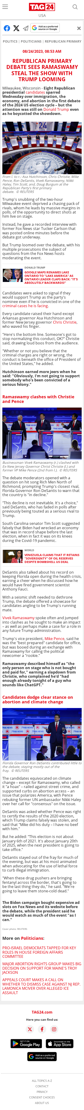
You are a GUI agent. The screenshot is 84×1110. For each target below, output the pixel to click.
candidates (35, 92)
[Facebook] (42, 1029)
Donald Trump (56, 109)
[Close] (79, 28)
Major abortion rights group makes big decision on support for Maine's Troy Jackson (41, 968)
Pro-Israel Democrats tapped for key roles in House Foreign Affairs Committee (39, 952)
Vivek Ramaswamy (18, 617)
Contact (42, 1086)
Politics (10, 41)
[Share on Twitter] (16, 28)
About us (42, 1103)
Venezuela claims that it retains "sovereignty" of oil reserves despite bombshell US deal (51, 558)
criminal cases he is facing (25, 305)
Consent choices (42, 1097)
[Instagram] (54, 1029)
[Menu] (5, 7)
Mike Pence (54, 638)
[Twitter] (30, 1029)
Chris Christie (65, 322)
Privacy (42, 1092)
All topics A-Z (42, 1080)
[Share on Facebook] (7, 28)
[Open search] (75, 7)
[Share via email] (25, 28)
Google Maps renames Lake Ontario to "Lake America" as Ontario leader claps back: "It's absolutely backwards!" (51, 278)
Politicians (31, 41)
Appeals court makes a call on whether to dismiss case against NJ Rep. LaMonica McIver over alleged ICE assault (41, 986)
